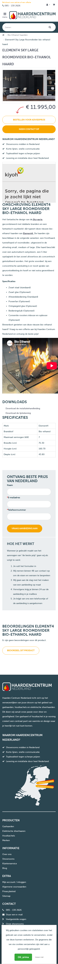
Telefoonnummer (17, 510)
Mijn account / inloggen (14, 882)
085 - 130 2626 (12, 5)
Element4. (28, 233)
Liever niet (39, 957)
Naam (10, 485)
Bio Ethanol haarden (18, 35)
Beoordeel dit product (20, 650)
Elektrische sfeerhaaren (13, 831)
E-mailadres (14, 497)
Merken (6, 840)
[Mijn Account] (48, 4)
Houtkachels (8, 835)
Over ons (6, 854)
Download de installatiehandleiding (23, 408)
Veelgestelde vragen (16, 919)
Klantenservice (9, 863)
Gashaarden (8, 826)
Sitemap (6, 896)
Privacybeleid (8, 891)
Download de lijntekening (18, 413)
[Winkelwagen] (54, 4)
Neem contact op (29, 129)
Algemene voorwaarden (14, 886)
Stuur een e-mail (14, 914)
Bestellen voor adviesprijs (29, 119)
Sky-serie (37, 219)
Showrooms (8, 859)
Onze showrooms (15, 924)
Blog (4, 868)
